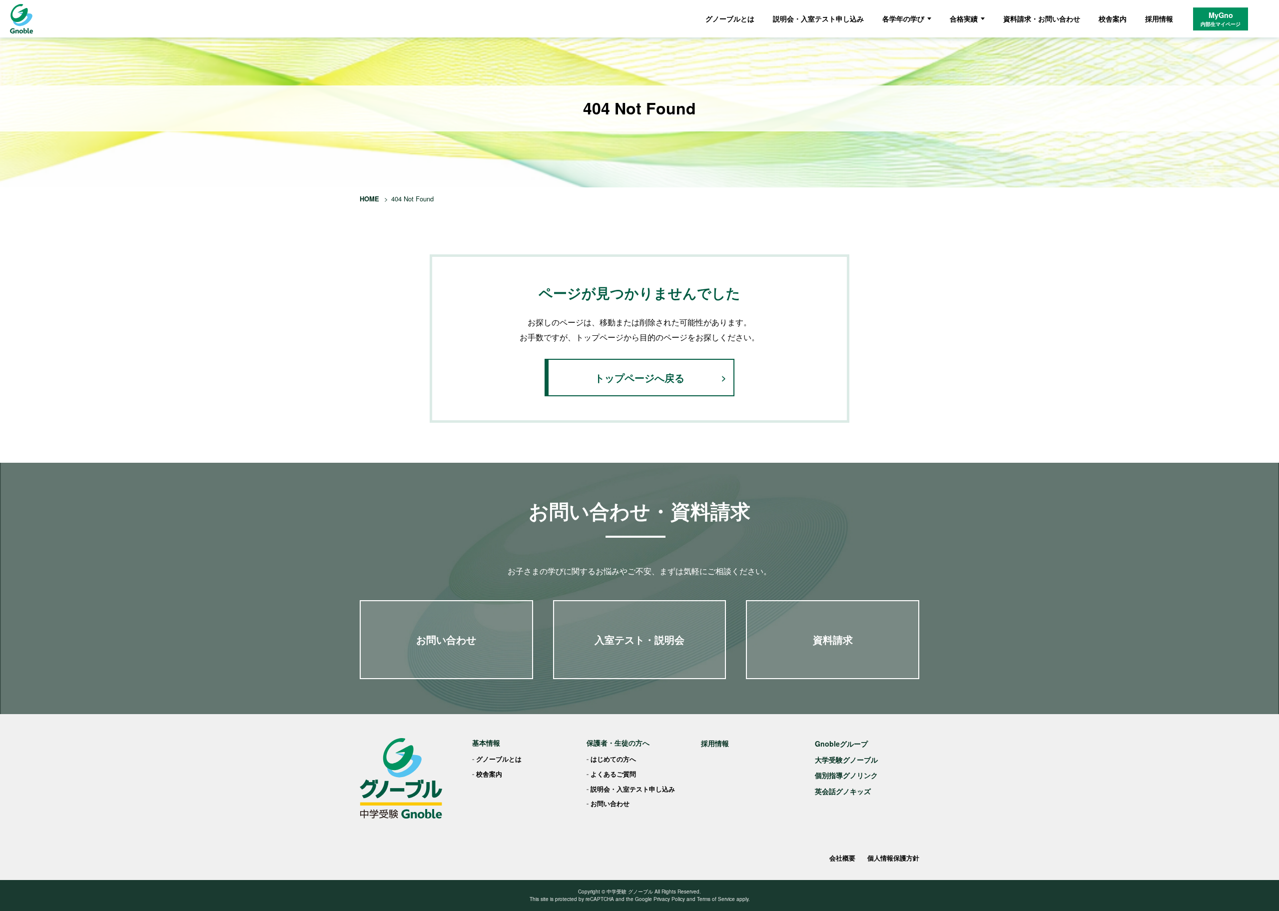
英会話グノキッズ (843, 791)
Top (1255, 887)
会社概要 (842, 858)
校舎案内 (1113, 18)
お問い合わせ (446, 639)
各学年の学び (903, 18)
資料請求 (833, 639)
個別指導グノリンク (846, 775)
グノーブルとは (729, 18)
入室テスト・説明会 (639, 639)
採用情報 (1159, 18)
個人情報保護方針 (893, 858)
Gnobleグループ (841, 744)
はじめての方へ (613, 759)
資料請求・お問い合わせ (1041, 18)
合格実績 (964, 18)
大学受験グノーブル (846, 760)
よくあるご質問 (613, 774)
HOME (369, 198)
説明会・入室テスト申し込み (818, 18)
